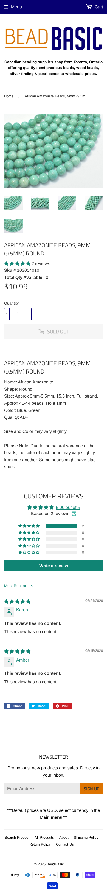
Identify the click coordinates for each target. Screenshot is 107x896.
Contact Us (65, 844)
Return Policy (40, 844)
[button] (18, 263)
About (64, 837)
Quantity (11, 303)
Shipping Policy (86, 837)
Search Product (17, 837)
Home (8, 96)
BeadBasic (55, 864)
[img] (17, 601)
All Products (44, 837)
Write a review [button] (53, 565)
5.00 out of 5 (68, 507)
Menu (16, 6)
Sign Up (91, 788)
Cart (98, 6)
